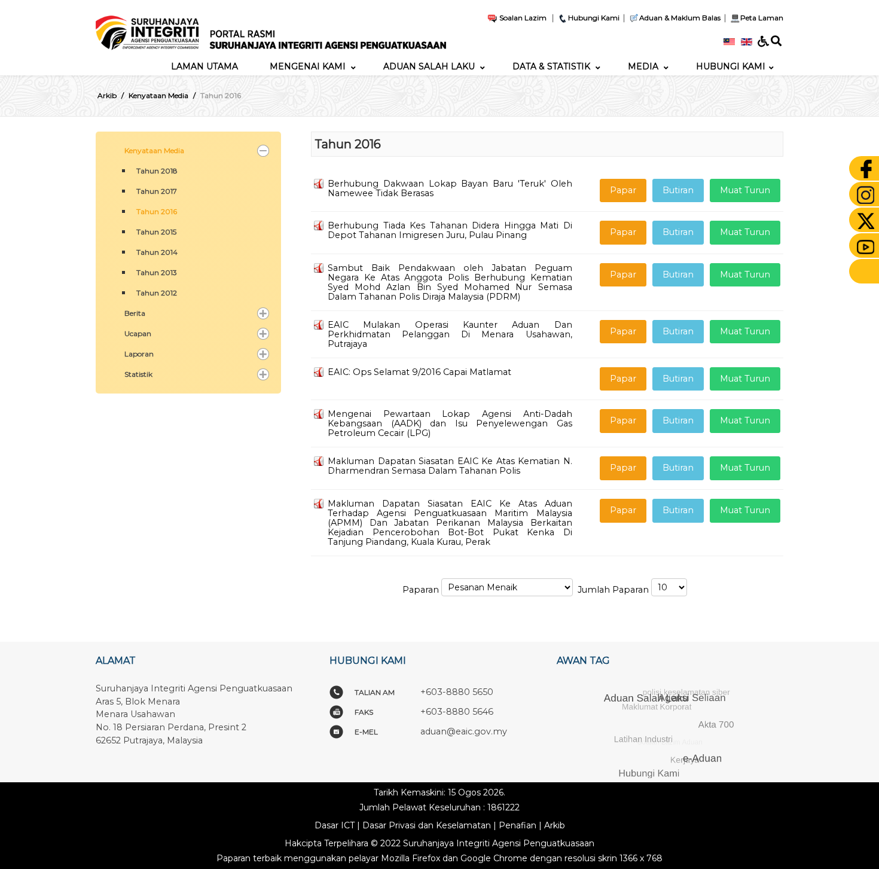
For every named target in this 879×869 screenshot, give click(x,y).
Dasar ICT (335, 825)
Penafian (517, 825)
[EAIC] (271, 28)
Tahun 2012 (156, 292)
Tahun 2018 (157, 170)
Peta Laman (761, 17)
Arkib (554, 825)
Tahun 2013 (156, 272)
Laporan (139, 353)
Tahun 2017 (156, 191)
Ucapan (137, 333)
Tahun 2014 (157, 252)
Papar (623, 190)
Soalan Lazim (522, 17)
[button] (263, 151)
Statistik (138, 374)
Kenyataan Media (154, 150)
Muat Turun (745, 190)
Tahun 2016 (156, 211)
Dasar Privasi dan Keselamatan (426, 825)
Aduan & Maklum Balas (680, 17)
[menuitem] (204, 66)
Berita (134, 313)
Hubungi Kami (593, 17)
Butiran (678, 190)
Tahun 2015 (156, 231)
